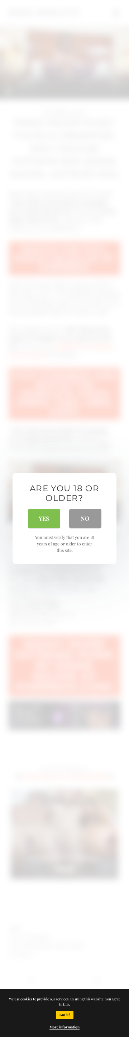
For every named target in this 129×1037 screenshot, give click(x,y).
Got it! (64, 1014)
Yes (44, 518)
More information (64, 1026)
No (85, 518)
